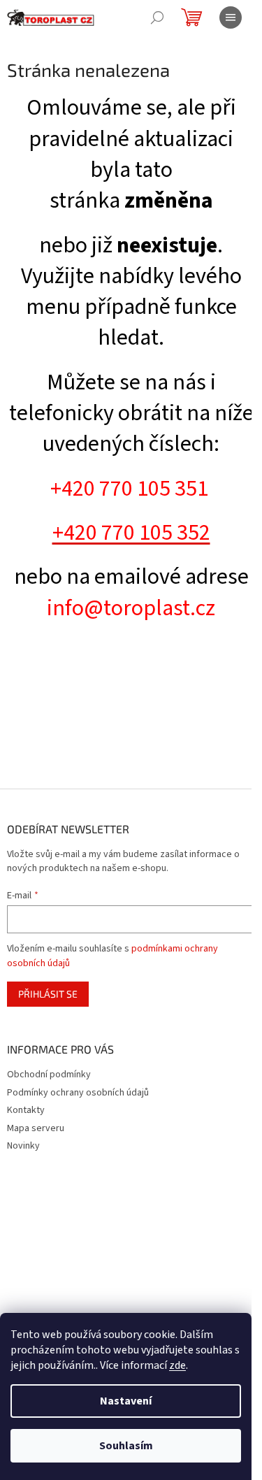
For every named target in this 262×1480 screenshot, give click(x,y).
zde (177, 1365)
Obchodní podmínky (49, 1075)
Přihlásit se (48, 994)
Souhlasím (126, 1445)
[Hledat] (157, 17)
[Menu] (231, 17)
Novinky (23, 1146)
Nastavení (126, 1401)
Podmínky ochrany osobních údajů (78, 1093)
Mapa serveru (35, 1128)
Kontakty (26, 1110)
